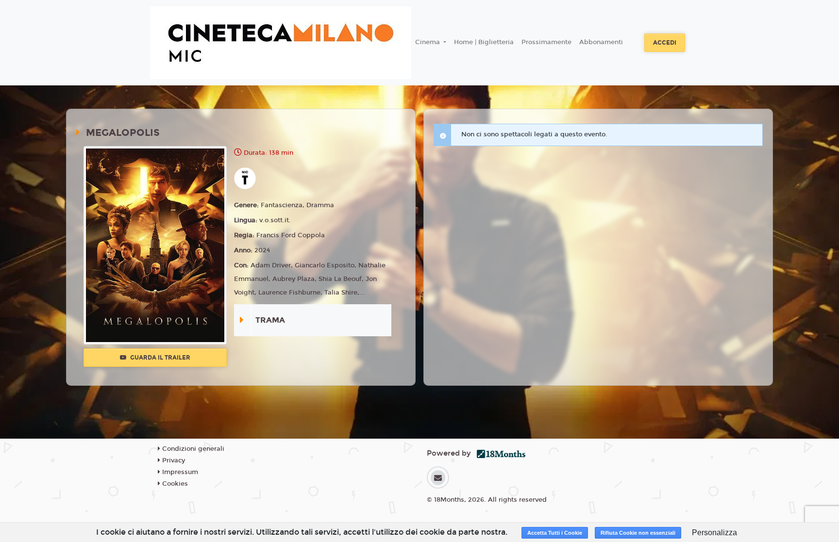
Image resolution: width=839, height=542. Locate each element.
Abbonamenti (601, 42)
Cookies (174, 484)
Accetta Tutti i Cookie (554, 533)
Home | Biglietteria (484, 42)
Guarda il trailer (159, 357)
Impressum (179, 472)
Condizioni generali (192, 449)
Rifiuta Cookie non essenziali (638, 533)
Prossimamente (546, 42)
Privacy (172, 460)
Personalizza (714, 532)
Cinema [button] (428, 42)
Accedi (664, 42)
